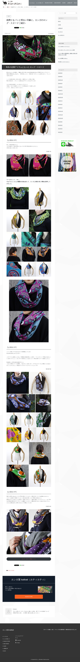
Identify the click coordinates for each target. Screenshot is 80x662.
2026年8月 (60, 73)
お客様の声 (69, 2)
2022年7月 (60, 100)
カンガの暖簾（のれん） (63, 58)
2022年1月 (60, 107)
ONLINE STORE (48, 2)
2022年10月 (60, 97)
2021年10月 (60, 118)
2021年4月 (60, 132)
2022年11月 (60, 93)
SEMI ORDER (57, 2)
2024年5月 (60, 83)
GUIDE (64, 2)
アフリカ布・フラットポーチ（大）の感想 (66, 50)
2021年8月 (60, 121)
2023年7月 (60, 90)
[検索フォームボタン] (76, 13)
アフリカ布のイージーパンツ (64, 46)
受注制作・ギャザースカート (64, 61)
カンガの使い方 (39, 2)
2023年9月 (60, 87)
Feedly (18, 642)
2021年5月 (60, 128)
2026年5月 (60, 76)
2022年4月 (60, 104)
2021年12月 (60, 111)
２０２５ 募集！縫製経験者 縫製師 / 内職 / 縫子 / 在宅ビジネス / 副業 (67, 54)
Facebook (19, 640)
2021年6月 (60, 125)
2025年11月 (60, 80)
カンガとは (31, 2)
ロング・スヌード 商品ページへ (29, 558)
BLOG (75, 2)
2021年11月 (60, 114)
